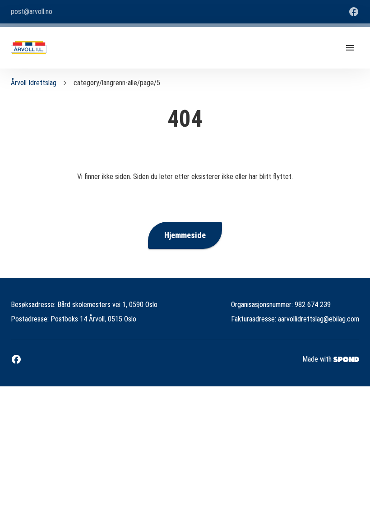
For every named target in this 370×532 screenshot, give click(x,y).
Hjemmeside (185, 235)
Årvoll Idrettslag (33, 82)
